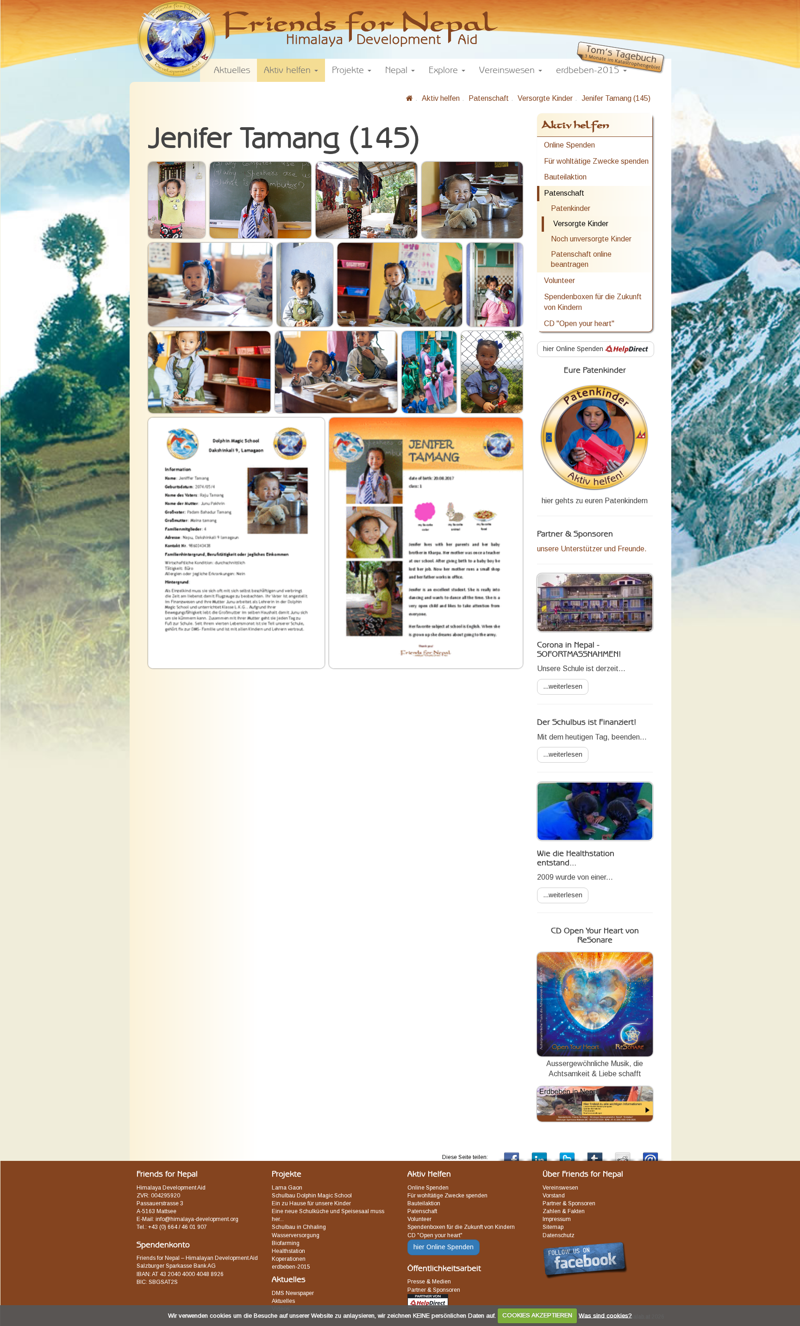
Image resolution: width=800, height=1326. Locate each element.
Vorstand (554, 1195)
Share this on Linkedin (539, 1154)
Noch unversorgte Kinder (591, 239)
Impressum (557, 1219)
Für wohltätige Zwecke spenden (596, 161)
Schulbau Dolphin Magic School (312, 1195)
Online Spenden (569, 145)
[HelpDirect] (427, 1300)
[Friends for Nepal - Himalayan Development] (409, 98)
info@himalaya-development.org (197, 1219)
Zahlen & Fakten (564, 1211)
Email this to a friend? (650, 1154)
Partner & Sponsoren (433, 1290)
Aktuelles (283, 1301)
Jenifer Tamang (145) (615, 98)
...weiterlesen (562, 686)
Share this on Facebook (511, 1154)
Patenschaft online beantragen (581, 259)
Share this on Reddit (623, 1154)
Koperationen (289, 1259)
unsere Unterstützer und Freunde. (592, 549)
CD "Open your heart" (579, 323)
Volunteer (559, 280)
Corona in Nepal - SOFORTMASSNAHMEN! (579, 650)
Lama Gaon (287, 1187)
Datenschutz (559, 1235)
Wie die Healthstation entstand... (575, 858)
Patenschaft (489, 98)
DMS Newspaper (293, 1293)
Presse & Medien (429, 1281)
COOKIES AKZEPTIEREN (537, 1315)
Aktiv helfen (441, 98)
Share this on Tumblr (595, 1154)
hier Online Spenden (574, 348)
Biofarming (286, 1243)
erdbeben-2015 (291, 1267)
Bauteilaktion (565, 177)
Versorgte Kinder (545, 98)
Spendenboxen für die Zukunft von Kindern (593, 302)
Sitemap (553, 1227)
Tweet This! (567, 1154)
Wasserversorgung (295, 1235)
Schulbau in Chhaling (299, 1227)
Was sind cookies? (605, 1315)
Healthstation (288, 1251)
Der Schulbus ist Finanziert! (586, 722)
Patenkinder (570, 208)
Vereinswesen (560, 1187)
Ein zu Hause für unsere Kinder (311, 1203)
